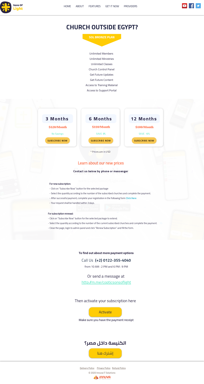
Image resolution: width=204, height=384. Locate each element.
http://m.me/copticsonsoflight (106, 282)
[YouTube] (184, 5)
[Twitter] (198, 5)
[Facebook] (191, 5)
